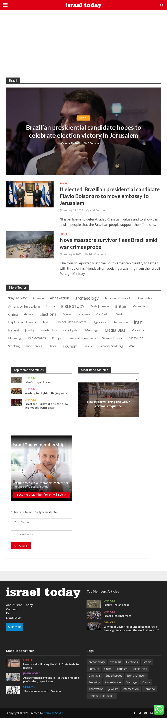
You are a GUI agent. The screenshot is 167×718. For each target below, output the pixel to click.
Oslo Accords (36, 338)
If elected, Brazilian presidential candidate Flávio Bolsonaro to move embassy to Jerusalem (110, 196)
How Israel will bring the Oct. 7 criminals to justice (108, 404)
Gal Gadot (103, 314)
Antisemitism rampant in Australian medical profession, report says (51, 679)
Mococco (137, 330)
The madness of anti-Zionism (42, 691)
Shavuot (136, 338)
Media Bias (115, 330)
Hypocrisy (99, 322)
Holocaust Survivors (71, 322)
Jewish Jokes (49, 330)
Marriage (92, 330)
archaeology (87, 298)
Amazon (38, 298)
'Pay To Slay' (17, 298)
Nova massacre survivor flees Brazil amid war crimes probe (108, 243)
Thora (52, 346)
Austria (50, 306)
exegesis (84, 314)
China (13, 314)
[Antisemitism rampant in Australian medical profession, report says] (13, 676)
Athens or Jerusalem (24, 306)
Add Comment (98, 210)
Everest (68, 314)
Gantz (120, 314)
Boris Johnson (99, 306)
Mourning (14, 338)
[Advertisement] (83, 46)
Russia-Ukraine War (82, 338)
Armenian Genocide (118, 298)
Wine (132, 346)
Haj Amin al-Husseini (22, 322)
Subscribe (14, 627)
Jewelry (29, 330)
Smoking (14, 346)
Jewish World (31, 673)
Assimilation (145, 298)
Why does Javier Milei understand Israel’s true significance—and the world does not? (131, 628)
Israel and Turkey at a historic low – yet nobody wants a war (47, 405)
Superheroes (33, 346)
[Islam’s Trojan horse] (16, 380)
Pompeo (58, 338)
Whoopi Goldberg (111, 346)
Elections (48, 314)
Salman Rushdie (112, 338)
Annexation (59, 298)
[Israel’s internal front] (94, 614)
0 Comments (95, 143)
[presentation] (128, 379)
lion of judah (71, 330)
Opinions (30, 378)
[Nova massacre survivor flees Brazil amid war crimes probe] (30, 244)
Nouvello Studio (53, 713)
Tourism (70, 346)
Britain (121, 306)
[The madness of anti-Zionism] (13, 690)
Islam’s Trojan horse (38, 382)
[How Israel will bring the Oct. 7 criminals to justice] (13, 663)
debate (28, 314)
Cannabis (139, 306)
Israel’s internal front (117, 615)
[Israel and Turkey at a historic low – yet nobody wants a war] (16, 402)
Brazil (83, 118)
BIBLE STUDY (72, 306)
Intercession (120, 322)
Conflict (109, 397)
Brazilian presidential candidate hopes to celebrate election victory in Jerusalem (83, 131)
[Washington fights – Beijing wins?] (16, 391)
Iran (138, 322)
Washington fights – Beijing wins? (46, 393)
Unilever (89, 346)
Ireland (13, 330)
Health (46, 322)
